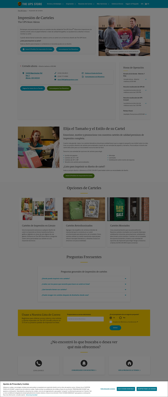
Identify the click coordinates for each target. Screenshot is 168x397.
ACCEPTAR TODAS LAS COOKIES (147, 389)
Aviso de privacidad (31, 395)
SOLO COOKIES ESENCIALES (126, 389)
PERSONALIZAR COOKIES (108, 389)
